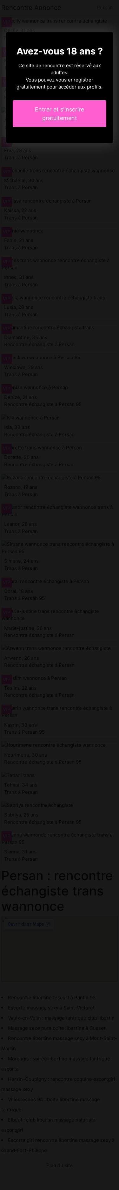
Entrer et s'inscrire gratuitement (59, 113)
